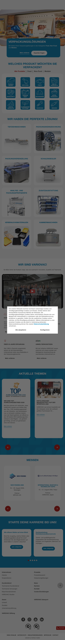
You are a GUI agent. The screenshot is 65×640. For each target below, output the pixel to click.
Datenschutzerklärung (41, 324)
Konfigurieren (45, 330)
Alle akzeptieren (20, 330)
